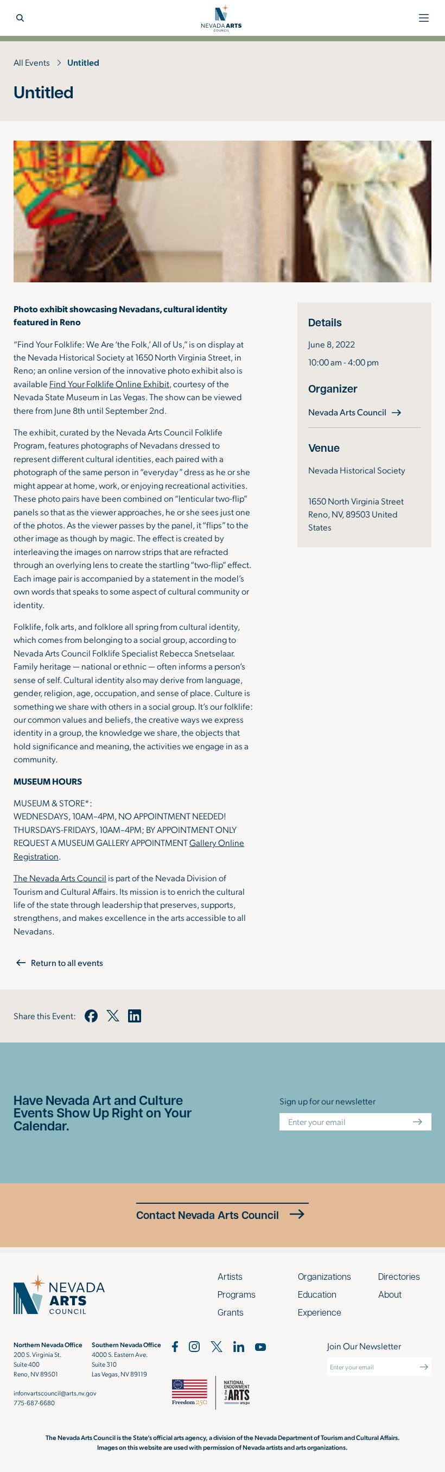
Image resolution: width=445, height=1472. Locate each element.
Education (317, 1294)
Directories (399, 1276)
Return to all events (67, 962)
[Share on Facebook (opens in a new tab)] (91, 1015)
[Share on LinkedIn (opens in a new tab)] (134, 1015)
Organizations (324, 1276)
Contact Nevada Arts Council (207, 1215)
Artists (230, 1276)
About (390, 1294)
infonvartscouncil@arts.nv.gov (55, 1392)
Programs (237, 1294)
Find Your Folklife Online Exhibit (109, 383)
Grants (231, 1312)
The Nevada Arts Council (60, 877)
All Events (32, 62)
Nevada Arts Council (356, 412)
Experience (319, 1312)
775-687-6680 (34, 1402)
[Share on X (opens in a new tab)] (112, 1015)
